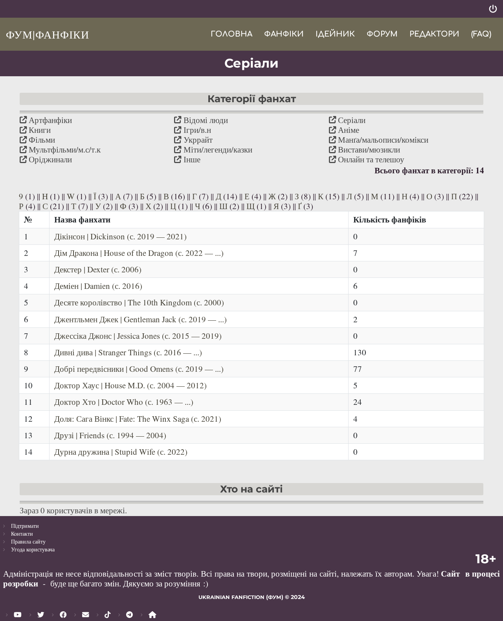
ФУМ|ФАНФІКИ (47, 34)
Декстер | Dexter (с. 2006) (97, 269)
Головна (231, 34)
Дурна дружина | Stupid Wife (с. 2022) (120, 451)
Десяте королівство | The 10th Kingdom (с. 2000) (139, 302)
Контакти (22, 533)
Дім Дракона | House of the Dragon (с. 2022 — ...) (139, 252)
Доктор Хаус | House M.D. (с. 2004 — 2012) (130, 385)
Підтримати (25, 525)
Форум (382, 34)
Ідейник (335, 34)
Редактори (434, 34)
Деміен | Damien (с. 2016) (98, 285)
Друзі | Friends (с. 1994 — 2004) (110, 435)
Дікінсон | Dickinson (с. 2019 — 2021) (120, 236)
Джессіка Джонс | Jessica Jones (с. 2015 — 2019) (138, 335)
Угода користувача (33, 549)
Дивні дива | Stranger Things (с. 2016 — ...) (128, 352)
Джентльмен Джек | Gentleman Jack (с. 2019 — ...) (140, 319)
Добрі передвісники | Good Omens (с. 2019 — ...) (139, 368)
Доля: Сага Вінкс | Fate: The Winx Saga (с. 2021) (137, 418)
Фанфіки (284, 34)
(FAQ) (481, 34)
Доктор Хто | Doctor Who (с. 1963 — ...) (123, 401)
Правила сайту (28, 541)
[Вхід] (493, 9)
